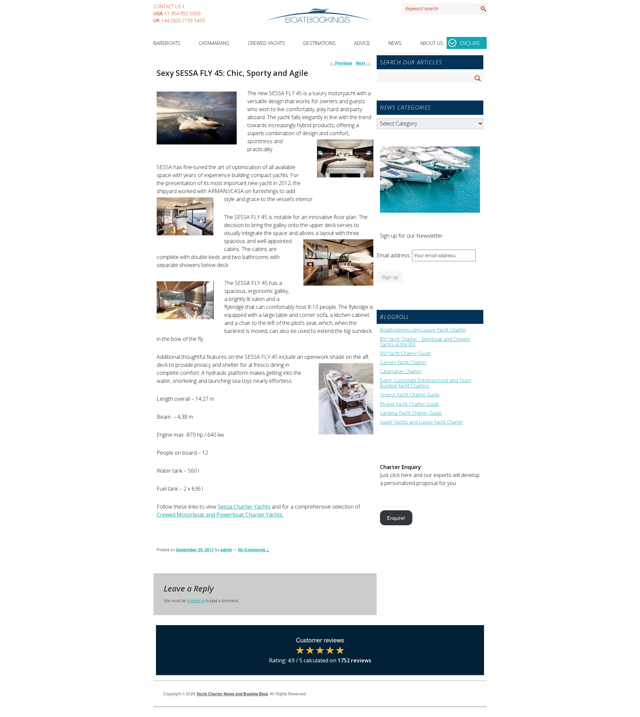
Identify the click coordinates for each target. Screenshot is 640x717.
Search (482, 8)
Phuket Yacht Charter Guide (409, 404)
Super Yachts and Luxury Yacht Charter (421, 422)
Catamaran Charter (400, 371)
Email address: (394, 255)
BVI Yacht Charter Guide (405, 353)
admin (226, 550)
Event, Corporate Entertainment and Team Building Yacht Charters (425, 383)
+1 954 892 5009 (182, 13)
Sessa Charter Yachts (244, 506)
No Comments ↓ (253, 550)
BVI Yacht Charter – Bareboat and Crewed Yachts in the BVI (425, 342)
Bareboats (166, 43)
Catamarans (214, 43)
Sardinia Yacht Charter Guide (411, 413)
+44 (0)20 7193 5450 (183, 20)
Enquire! (396, 517)
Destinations (319, 43)
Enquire (470, 43)
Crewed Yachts (266, 43)
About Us (431, 43)
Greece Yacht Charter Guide (410, 394)
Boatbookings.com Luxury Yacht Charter (423, 330)
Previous (341, 63)
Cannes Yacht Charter (403, 362)
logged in (196, 600)
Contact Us (167, 6)
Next (363, 63)
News (395, 43)
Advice (362, 43)
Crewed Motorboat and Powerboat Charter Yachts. (220, 514)
